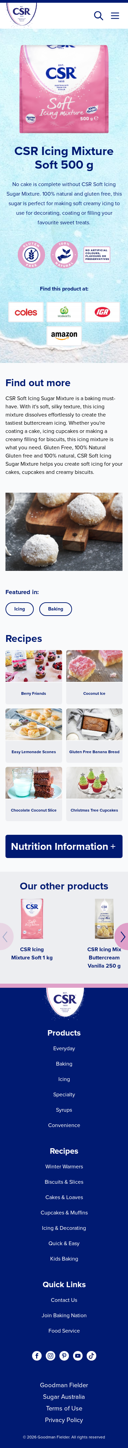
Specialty (64, 1094)
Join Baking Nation (64, 1315)
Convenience (64, 1125)
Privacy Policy (64, 1419)
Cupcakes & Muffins (64, 1213)
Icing (19, 609)
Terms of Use (64, 1408)
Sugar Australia (64, 1396)
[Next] (121, 936)
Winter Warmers (64, 1166)
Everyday (64, 1048)
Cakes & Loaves (64, 1197)
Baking (55, 609)
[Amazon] (64, 336)
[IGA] (102, 312)
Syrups (64, 1110)
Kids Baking (64, 1259)
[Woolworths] (64, 312)
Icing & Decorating (64, 1228)
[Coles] (26, 312)
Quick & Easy (64, 1243)
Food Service (64, 1331)
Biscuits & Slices (64, 1182)
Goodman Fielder (64, 1385)
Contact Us (64, 1300)
